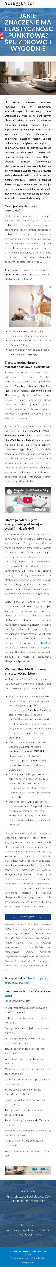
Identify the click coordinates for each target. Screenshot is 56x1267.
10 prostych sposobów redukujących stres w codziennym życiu (27, 1071)
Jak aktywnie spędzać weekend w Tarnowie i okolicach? (27, 1122)
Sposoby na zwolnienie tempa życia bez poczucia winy (25, 1102)
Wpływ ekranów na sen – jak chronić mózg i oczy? (27, 1153)
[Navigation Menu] (49, 4)
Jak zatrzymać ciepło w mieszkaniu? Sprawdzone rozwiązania (23, 1092)
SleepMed (45, 642)
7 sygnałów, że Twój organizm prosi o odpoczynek (24, 1143)
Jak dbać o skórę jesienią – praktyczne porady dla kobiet (24, 1112)
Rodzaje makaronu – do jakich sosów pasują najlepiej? (27, 1030)
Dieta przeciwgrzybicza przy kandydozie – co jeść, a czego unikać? (27, 1010)
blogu (8, 995)
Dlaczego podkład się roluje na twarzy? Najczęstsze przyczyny (25, 1040)
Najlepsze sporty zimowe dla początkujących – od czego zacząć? (28, 1081)
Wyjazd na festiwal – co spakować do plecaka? (24, 1061)
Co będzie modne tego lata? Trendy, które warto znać (26, 1020)
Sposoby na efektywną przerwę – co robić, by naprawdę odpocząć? (28, 1133)
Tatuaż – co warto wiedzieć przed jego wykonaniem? (24, 1051)
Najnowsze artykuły (20, 1258)
